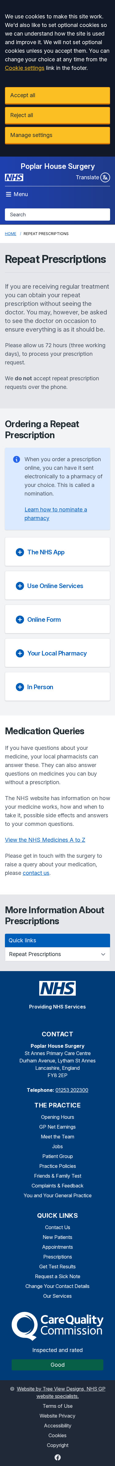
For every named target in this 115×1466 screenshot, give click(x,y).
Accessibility (57, 1425)
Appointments (57, 1247)
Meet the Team (57, 1137)
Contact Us (57, 1227)
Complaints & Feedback (57, 1186)
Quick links (22, 940)
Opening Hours (57, 1117)
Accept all (22, 95)
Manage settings (31, 135)
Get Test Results (57, 1266)
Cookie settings (24, 68)
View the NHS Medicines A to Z (45, 840)
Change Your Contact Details (57, 1286)
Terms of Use (58, 1406)
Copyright (57, 1445)
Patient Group (57, 1156)
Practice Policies (57, 1166)
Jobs (57, 1146)
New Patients (57, 1237)
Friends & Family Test (57, 1176)
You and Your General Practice (58, 1195)
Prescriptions (57, 1257)
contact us (36, 873)
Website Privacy (57, 1416)
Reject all (21, 115)
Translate (87, 177)
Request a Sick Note (57, 1276)
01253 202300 (72, 1090)
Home (10, 233)
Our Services (57, 1296)
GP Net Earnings (57, 1127)
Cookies (57, 1435)
